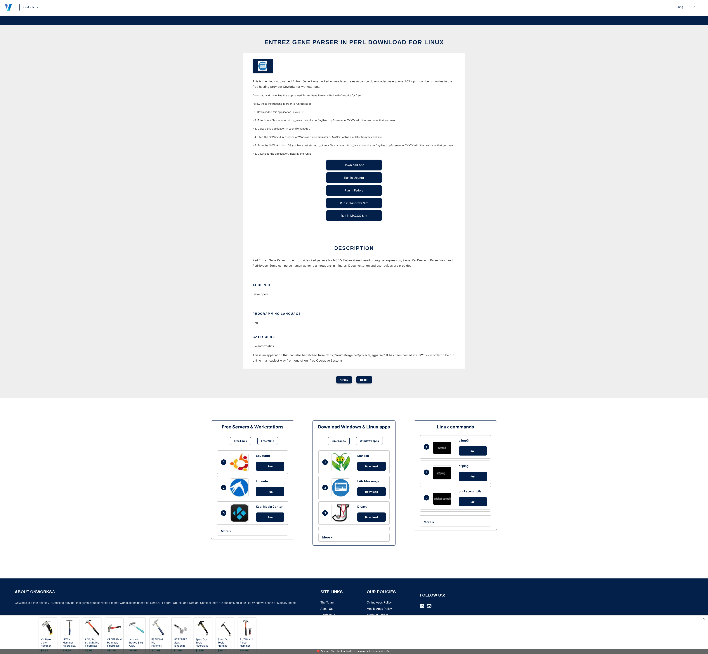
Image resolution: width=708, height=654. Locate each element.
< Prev (344, 379)
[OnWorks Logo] (8, 7)
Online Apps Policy (379, 602)
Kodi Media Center (269, 506)
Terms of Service (377, 615)
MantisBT (364, 456)
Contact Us (327, 615)
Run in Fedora (354, 190)
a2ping (463, 466)
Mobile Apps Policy (379, 608)
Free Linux (240, 440)
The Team (327, 602)
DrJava (362, 506)
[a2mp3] (443, 447)
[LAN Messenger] (342, 487)
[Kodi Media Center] (240, 513)
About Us (326, 608)
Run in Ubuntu (354, 177)
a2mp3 (464, 440)
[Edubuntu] (240, 462)
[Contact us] (429, 606)
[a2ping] (443, 472)
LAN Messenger (369, 481)
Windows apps (369, 440)
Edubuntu (263, 456)
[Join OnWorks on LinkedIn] (422, 606)
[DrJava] (342, 513)
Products (28, 7)
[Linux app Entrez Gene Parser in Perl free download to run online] (263, 66)
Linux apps (339, 440)
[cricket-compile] (443, 498)
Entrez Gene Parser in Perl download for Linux (354, 42)
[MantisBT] (342, 462)
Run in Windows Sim (354, 203)
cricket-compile (470, 491)
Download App (354, 165)
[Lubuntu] (240, 487)
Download (371, 466)
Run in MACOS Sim (354, 215)
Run (270, 466)
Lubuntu (262, 481)
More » (226, 531)
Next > (364, 379)
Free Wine (267, 440)
